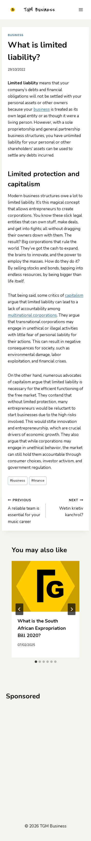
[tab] (36, 661)
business (41, 109)
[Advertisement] (45, 752)
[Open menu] (80, 9)
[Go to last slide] (19, 609)
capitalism (74, 295)
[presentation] (45, 586)
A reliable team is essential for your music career (24, 511)
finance (37, 480)
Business (16, 35)
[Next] (71, 609)
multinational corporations (32, 315)
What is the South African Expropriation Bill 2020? (41, 628)
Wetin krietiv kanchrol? (71, 508)
